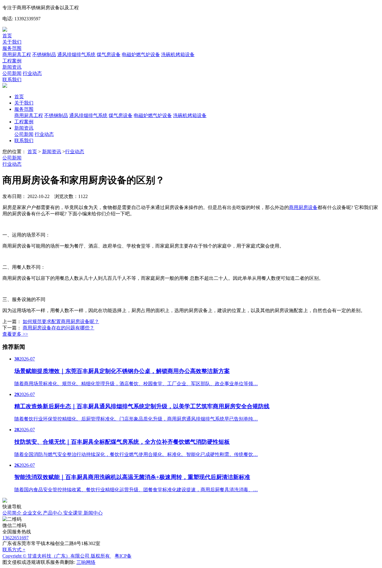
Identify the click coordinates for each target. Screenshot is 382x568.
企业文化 (33, 512)
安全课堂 (73, 512)
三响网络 (86, 562)
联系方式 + (13, 549)
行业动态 (32, 73)
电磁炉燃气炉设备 (141, 54)
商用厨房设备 (303, 207)
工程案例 (11, 60)
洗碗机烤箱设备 (178, 54)
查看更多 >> (15, 334)
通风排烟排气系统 (76, 54)
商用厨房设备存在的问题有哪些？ (58, 327)
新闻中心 (93, 512)
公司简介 (12, 512)
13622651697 (15, 537)
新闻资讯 (11, 67)
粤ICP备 (123, 555)
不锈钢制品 (44, 54)
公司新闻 (11, 73)
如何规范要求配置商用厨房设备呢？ (61, 321)
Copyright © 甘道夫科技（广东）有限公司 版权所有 (56, 555)
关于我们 (11, 41)
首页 (7, 35)
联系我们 (11, 79)
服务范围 (11, 48)
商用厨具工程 (16, 54)
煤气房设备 (109, 54)
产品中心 (53, 512)
